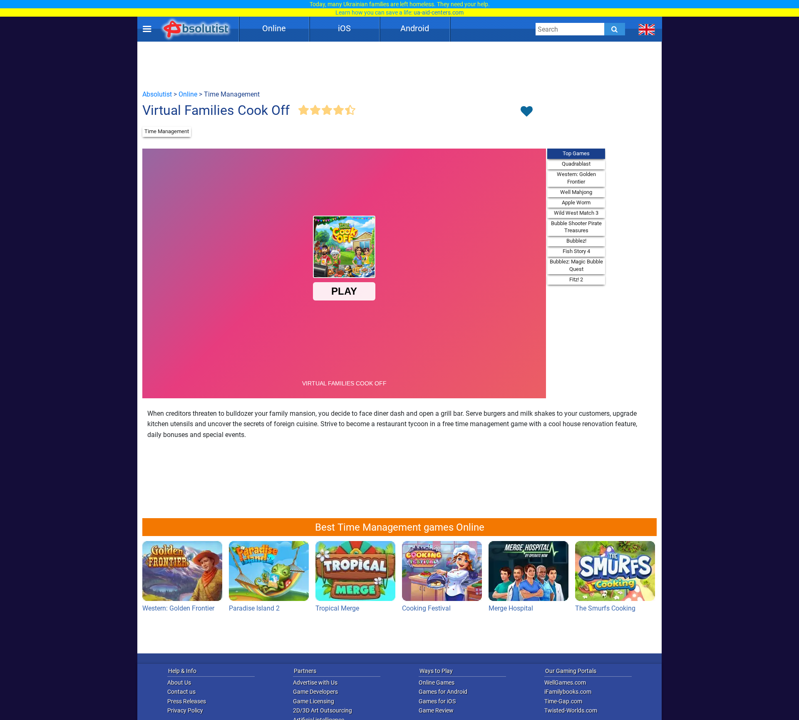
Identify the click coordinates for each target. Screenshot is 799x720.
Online (274, 28)
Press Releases (186, 701)
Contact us (181, 691)
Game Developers (315, 691)
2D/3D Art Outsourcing (322, 710)
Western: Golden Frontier (576, 178)
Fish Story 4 (576, 251)
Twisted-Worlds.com (570, 710)
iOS (344, 28)
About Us (179, 682)
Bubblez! (576, 241)
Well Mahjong (576, 192)
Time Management (166, 131)
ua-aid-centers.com (439, 12)
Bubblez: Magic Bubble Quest (576, 265)
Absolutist (157, 94)
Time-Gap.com (563, 701)
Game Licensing (313, 701)
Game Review (436, 710)
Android (414, 28)
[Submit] (614, 29)
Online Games (436, 682)
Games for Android (443, 691)
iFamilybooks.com (567, 691)
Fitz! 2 (576, 279)
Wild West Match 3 (576, 213)
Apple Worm (576, 202)
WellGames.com (565, 682)
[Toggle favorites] (526, 112)
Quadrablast (576, 164)
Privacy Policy (185, 710)
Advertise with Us (315, 682)
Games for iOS (437, 701)
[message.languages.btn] (647, 29)
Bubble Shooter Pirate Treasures (576, 227)
